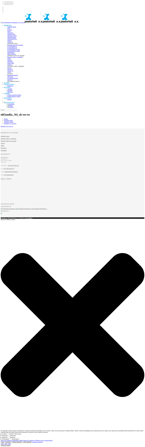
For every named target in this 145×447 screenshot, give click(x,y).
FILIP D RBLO (11, 54)
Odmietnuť (8, 442)
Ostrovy (9, 67)
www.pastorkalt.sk (9, 175)
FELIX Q (10, 69)
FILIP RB (10, 61)
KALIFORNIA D (12, 48)
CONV (9, 72)
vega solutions (28, 218)
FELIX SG (10, 70)
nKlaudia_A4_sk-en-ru (10, 123)
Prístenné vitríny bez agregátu (15, 45)
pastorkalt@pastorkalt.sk (11, 171)
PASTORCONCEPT (8, 4)
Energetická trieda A (12, 75)
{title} (2, 443)
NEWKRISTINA (12, 39)
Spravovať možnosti (6, 440)
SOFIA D (10, 80)
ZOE (8, 28)
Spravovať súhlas (5, 445)
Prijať (2, 442)
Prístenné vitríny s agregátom (15, 57)
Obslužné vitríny (11, 27)
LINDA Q (10, 42)
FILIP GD (10, 77)
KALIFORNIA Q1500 (13, 49)
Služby (2, 145)
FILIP (9, 58)
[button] (72, 429)
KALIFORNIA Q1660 (13, 51)
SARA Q (9, 64)
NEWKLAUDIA (12, 36)
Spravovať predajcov (29, 440)
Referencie (3, 148)
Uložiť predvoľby (27, 442)
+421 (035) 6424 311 (13, 165)
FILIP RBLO (11, 52)
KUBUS (9, 30)
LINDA (9, 40)
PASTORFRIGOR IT (8, 1)
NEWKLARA (11, 34)
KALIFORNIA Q (12, 46)
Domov (6, 119)
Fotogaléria (4, 150)
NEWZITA (10, 33)
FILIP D (9, 60)
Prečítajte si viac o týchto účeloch (44, 440)
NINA (9, 31)
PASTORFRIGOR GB (9, 3)
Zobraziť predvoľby (17, 442)
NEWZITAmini (11, 37)
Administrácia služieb (17, 440)
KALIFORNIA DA (12, 78)
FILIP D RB (10, 63)
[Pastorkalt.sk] (40, 22)
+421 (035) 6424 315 (8, 168)
